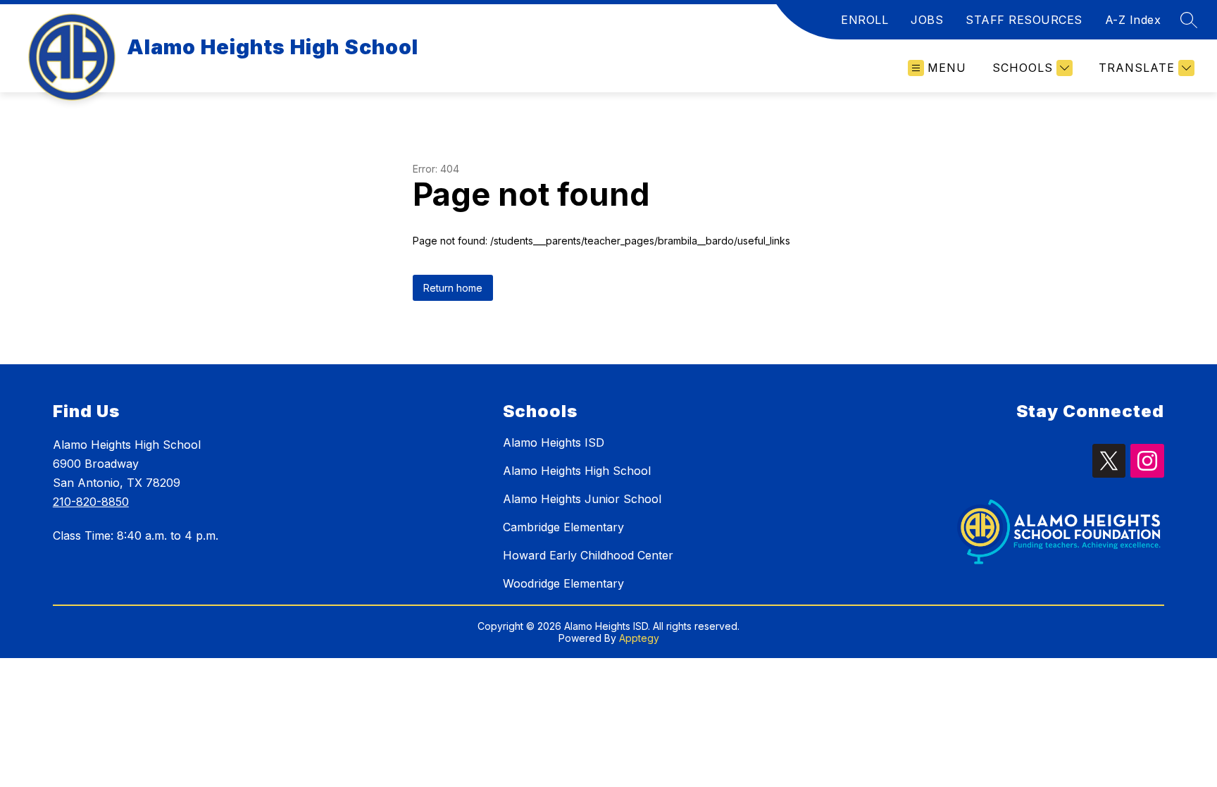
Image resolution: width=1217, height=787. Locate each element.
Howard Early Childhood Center (588, 555)
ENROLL (864, 20)
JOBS (927, 20)
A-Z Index (1133, 20)
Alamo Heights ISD (553, 442)
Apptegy (639, 638)
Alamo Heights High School (577, 471)
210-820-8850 (91, 502)
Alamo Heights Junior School (582, 499)
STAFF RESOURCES (1024, 20)
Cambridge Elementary (563, 527)
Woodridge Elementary (563, 583)
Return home (452, 288)
